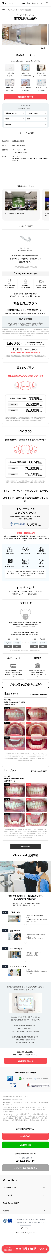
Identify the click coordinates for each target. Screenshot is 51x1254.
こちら (36, 1120)
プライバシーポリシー (31, 1219)
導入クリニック (38, 3)
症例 (28, 3)
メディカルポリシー (39, 1222)
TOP (3, 10)
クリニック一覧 (12, 10)
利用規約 (42, 1219)
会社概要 (19, 1219)
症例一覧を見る (25, 847)
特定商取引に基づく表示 (24, 1222)
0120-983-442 (25, 1161)
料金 (23, 3)
